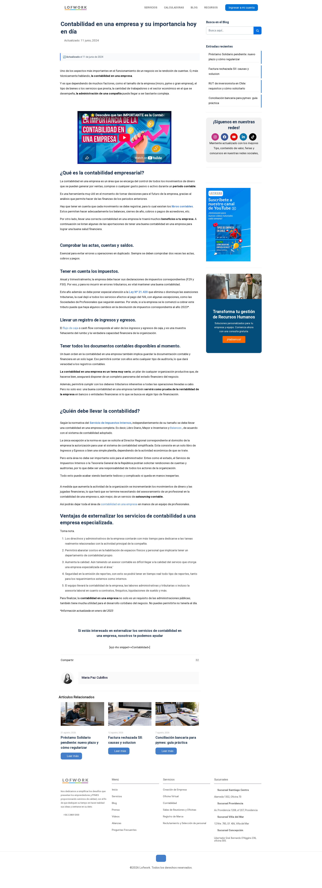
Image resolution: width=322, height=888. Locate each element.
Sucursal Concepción (230, 830)
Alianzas (116, 823)
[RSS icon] (152, 874)
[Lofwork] (75, 7)
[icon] (164, 874)
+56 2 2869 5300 (71, 815)
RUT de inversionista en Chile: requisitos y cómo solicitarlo (227, 86)
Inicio (115, 789)
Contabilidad (170, 803)
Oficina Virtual (171, 796)
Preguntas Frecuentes (124, 829)
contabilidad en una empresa (118, 504)
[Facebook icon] (158, 874)
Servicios (117, 796)
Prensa (116, 809)
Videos (116, 816)
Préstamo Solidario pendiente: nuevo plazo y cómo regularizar (79, 742)
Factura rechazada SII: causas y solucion (229, 71)
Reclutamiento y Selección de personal (184, 823)
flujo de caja (70, 328)
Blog (114, 803)
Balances (175, 427)
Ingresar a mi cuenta (242, 7)
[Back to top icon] (161, 858)
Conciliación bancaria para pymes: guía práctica (233, 100)
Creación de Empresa (175, 789)
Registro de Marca (173, 816)
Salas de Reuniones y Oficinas (179, 809)
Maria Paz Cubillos (95, 677)
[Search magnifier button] (257, 31)
